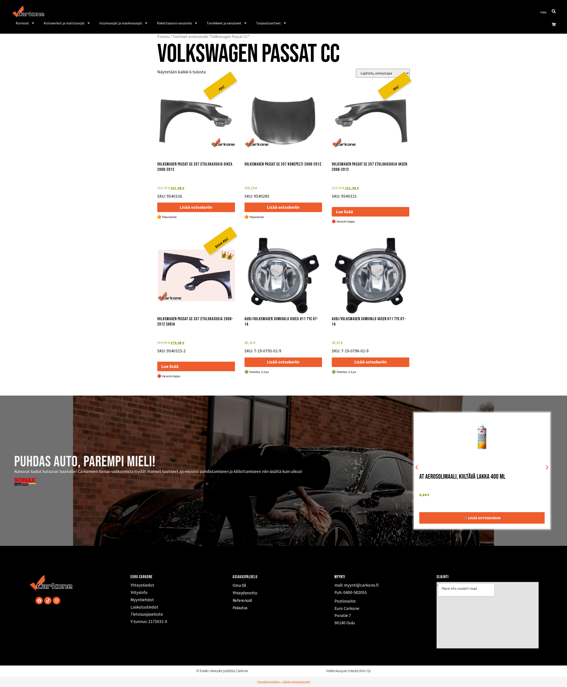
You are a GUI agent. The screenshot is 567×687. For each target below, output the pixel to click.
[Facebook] (39, 600)
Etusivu (163, 36)
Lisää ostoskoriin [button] (196, 207)
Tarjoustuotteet (268, 23)
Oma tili (239, 585)
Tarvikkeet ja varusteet (224, 23)
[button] (416, 467)
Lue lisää (344, 211)
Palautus (240, 607)
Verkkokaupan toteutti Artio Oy (348, 671)
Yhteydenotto (245, 592)
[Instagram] (56, 600)
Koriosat (22, 23)
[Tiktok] (48, 600)
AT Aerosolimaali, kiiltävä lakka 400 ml (462, 477)
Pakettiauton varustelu (174, 23)
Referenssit (242, 600)
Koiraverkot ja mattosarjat (64, 23)
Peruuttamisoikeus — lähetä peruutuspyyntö (283, 682)
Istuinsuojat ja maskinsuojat (120, 23)
